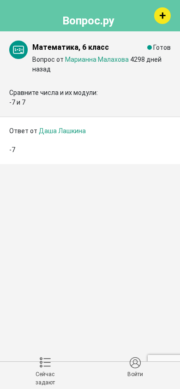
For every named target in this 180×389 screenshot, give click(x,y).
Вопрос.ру (88, 19)
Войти (135, 374)
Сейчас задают (45, 378)
